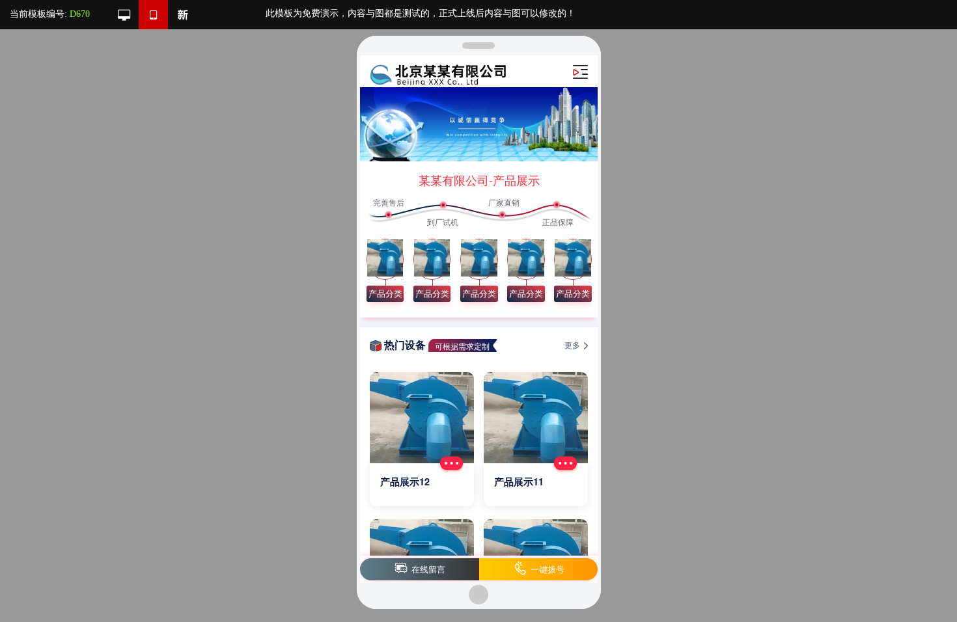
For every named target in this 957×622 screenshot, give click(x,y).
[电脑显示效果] (124, 14)
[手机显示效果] (153, 14)
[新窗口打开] (182, 14)
